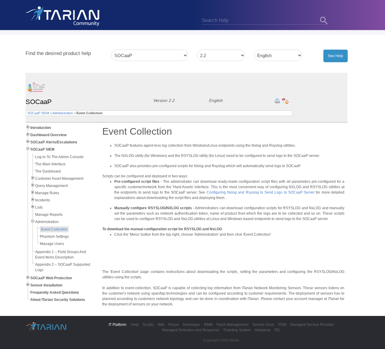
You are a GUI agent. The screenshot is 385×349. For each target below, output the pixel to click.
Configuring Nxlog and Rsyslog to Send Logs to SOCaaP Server (261, 192)
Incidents (42, 200)
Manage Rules (47, 193)
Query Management (51, 186)
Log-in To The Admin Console (59, 157)
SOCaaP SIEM (38, 113)
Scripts (148, 325)
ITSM (282, 325)
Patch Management (232, 325)
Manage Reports (49, 215)
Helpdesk (262, 330)
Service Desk (263, 325)
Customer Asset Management (59, 178)
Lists (39, 207)
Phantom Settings (54, 236)
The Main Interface (50, 164)
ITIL (277, 330)
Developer (191, 325)
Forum (173, 325)
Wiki (161, 325)
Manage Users (52, 244)
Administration (62, 113)
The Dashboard (48, 171)
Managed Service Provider (312, 325)
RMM (208, 325)
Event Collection (54, 229)
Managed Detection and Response (190, 330)
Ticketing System (237, 330)
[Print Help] (277, 101)
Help (135, 325)
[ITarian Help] (63, 16)
